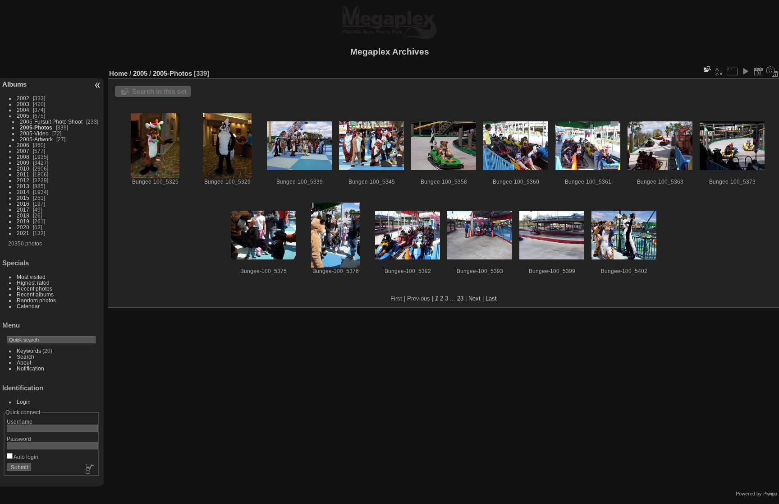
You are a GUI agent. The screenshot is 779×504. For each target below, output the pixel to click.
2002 (23, 98)
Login (24, 402)
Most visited (31, 277)
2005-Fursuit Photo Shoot (51, 122)
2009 (23, 163)
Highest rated (33, 283)
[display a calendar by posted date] (759, 71)
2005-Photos (36, 127)
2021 (23, 233)
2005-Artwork (36, 139)
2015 (23, 198)
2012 (23, 180)
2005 (23, 116)
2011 (23, 174)
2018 (23, 215)
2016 (23, 204)
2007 (23, 151)
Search (25, 357)
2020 (23, 227)
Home (118, 73)
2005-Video (34, 133)
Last (491, 298)
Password (19, 439)
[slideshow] (745, 71)
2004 (23, 110)
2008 (23, 157)
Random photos (36, 300)
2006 (23, 145)
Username (19, 422)
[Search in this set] (706, 68)
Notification (30, 368)
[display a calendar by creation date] (772, 71)
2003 (23, 104)
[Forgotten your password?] (89, 469)
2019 (23, 221)
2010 (23, 168)
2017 (23, 210)
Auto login (25, 457)
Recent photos (34, 288)
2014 (23, 192)
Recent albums (35, 294)
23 (460, 298)
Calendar (28, 306)
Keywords (29, 351)
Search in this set (159, 91)
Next (474, 298)
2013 (23, 186)
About (24, 362)
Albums (14, 84)
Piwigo (770, 493)
